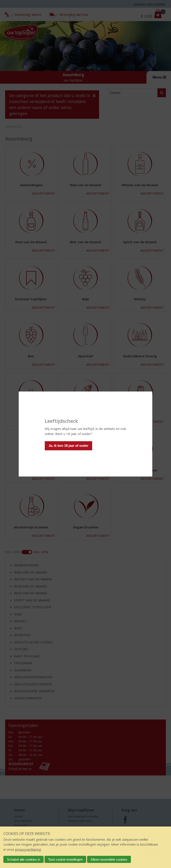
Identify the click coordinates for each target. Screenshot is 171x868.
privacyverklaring (28, 849)
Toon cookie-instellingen (65, 859)
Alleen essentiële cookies (109, 859)
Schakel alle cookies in (23, 859)
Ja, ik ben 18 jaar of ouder (68, 445)
